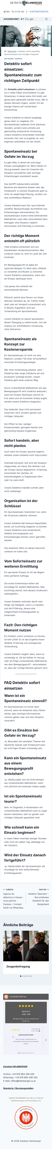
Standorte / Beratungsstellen (18, 1088)
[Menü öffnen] (46, 19)
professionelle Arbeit (26, 1035)
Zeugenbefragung (18, 966)
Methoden (8, 59)
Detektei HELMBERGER (15, 1066)
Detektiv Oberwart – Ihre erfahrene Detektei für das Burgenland (38, 897)
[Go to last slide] (7, 952)
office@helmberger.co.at (23, 1081)
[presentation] (26, 946)
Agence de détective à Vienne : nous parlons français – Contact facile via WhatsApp (13, 899)
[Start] (5, 51)
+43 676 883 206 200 (23, 1074)
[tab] (20, 976)
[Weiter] (44, 952)
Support (18, 59)
